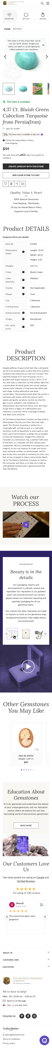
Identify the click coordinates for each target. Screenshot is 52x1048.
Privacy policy (9, 1043)
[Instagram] (34, 1016)
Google (40, 877)
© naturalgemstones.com (13, 1034)
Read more (29, 826)
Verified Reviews (26, 881)
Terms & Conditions (11, 1039)
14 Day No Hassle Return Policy (19, 140)
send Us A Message (16, 1000)
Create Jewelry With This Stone (26, 166)
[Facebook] (28, 1016)
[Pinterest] (22, 1016)
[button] (47, 56)
